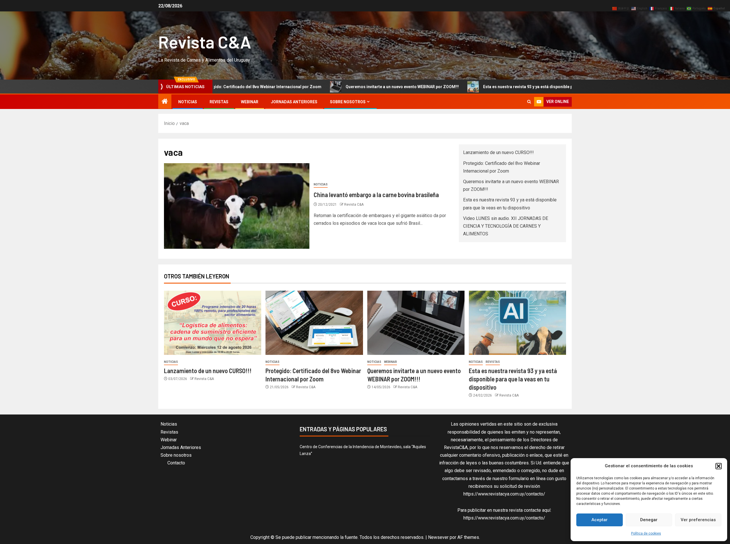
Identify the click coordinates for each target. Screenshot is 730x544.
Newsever (438, 537)
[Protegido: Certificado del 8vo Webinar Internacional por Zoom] (314, 323)
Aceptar (599, 519)
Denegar (649, 519)
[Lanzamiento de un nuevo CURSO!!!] (212, 323)
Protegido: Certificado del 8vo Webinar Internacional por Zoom (230, 86)
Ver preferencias (698, 519)
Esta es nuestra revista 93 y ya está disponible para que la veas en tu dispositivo (527, 86)
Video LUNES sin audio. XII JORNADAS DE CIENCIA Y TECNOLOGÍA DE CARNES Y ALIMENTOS (505, 226)
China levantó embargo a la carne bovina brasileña (376, 194)
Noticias (187, 102)
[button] (718, 466)
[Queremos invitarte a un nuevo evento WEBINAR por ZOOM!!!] (416, 323)
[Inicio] (165, 102)
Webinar (249, 102)
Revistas (219, 102)
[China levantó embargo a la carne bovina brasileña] (236, 206)
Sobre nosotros (348, 102)
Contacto (176, 463)
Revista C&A (204, 41)
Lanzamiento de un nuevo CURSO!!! (498, 152)
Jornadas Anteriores (294, 102)
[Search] (529, 101)
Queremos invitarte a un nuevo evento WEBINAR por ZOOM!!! (370, 86)
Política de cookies (646, 533)
